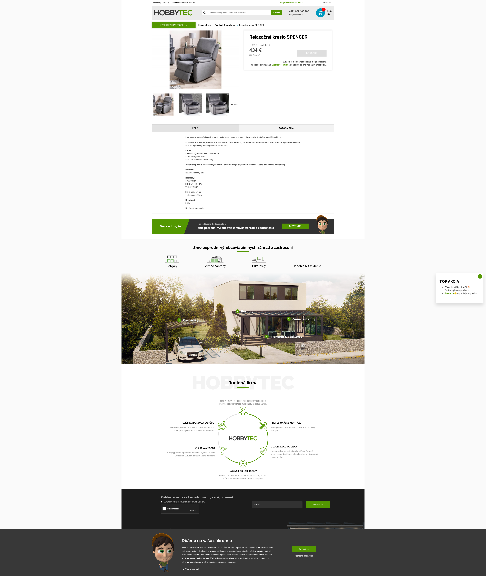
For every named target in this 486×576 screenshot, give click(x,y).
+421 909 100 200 (299, 11)
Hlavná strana (204, 25)
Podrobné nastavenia (304, 556)
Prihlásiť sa (318, 504)
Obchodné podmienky (160, 3)
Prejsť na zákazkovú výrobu (290, 3)
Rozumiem (304, 549)
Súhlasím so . (184, 502)
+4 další (234, 104)
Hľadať (276, 13)
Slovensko (327, 3)
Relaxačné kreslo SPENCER (251, 25)
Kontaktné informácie (179, 3)
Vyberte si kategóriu (172, 25)
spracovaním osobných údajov (189, 502)
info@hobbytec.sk (296, 15)
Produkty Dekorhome (225, 25)
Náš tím (192, 3)
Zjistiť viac (295, 226)
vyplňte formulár (280, 65)
